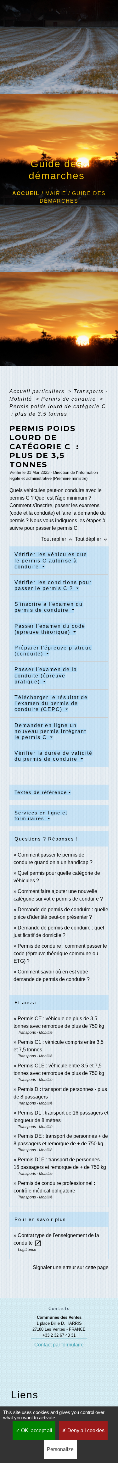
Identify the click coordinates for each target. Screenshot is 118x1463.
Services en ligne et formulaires (40, 815)
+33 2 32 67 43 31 (59, 1335)
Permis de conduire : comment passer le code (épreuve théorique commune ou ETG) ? (60, 953)
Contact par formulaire (59, 1344)
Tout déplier (92, 539)
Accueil (26, 193)
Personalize (60, 1449)
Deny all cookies (85, 1430)
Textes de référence (40, 792)
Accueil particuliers (37, 391)
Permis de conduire (69, 399)
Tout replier (57, 539)
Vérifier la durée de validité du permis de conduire (53, 756)
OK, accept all (36, 1430)
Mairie (55, 193)
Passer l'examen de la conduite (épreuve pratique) (45, 675)
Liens (24, 1394)
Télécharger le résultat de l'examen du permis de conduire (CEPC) (51, 703)
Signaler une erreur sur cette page (71, 1267)
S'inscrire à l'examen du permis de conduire (48, 607)
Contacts (59, 1308)
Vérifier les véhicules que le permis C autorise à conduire (50, 560)
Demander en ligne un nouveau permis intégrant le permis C (50, 731)
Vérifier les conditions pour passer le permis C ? (53, 585)
